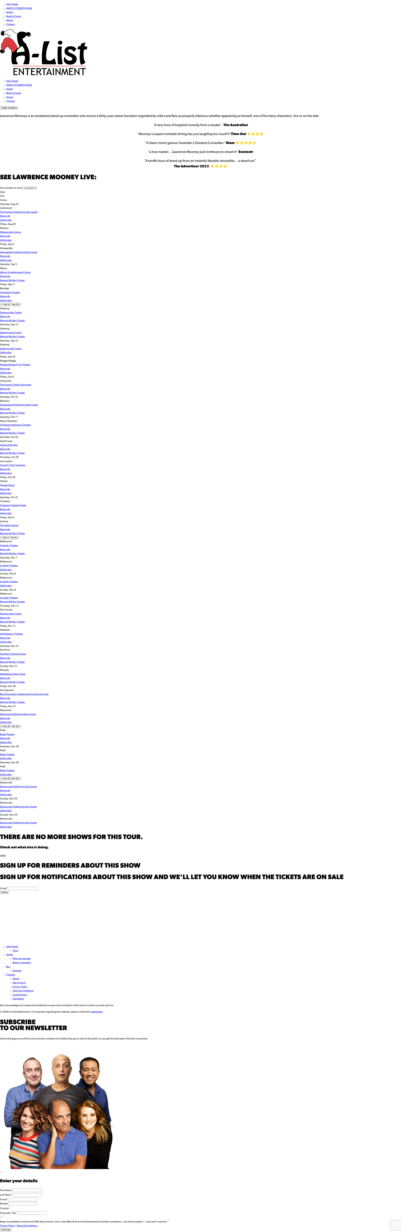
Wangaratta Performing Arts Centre (18, 252)
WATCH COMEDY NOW (19, 8)
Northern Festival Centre (13, 654)
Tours (15, 950)
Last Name (6, 1195)
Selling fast (6, 220)
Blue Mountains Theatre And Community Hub (24, 694)
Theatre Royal (7, 485)
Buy (8, 967)
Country (5, 1208)
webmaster (97, 1012)
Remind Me (6, 280)
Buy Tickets (19, 280)
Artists (9, 12)
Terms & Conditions (23, 991)
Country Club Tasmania (12, 465)
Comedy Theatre (9, 545)
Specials (17, 971)
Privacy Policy (20, 987)
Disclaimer (18, 999)
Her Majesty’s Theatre (11, 634)
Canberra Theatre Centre (13, 505)
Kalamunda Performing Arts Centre (18, 787)
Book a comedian (22, 963)
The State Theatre (9, 525)
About (9, 20)
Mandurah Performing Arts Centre (18, 714)
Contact (10, 24)
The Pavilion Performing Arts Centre (19, 212)
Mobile (4, 1203)
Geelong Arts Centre (11, 312)
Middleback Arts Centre (13, 674)
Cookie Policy (20, 995)
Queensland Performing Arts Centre (19, 405)
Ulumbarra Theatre (10, 292)
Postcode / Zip (8, 1213)
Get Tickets (12, 4)
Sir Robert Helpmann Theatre (15, 425)
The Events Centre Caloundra (15, 385)
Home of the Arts (9, 445)
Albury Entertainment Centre (15, 272)
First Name (6, 1190)
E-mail (4, 888)
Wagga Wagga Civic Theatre (15, 365)
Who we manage (21, 958)
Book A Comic (13, 16)
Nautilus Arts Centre (10, 614)
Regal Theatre (7, 734)
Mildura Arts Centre (10, 232)
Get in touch (19, 983)
